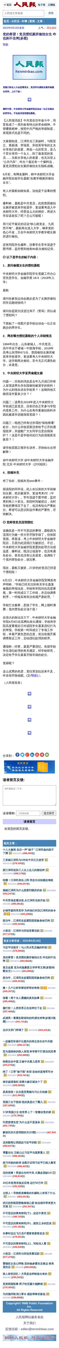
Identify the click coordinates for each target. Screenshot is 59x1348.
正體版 (51, 4)
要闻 (32, 21)
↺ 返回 (8, 4)
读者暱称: (9, 813)
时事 (24, 21)
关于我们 (29, 1323)
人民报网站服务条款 (30, 1317)
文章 (40, 21)
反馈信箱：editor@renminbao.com (29, 1329)
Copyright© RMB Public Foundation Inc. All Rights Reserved (29, 1307)
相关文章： (11, 843)
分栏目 (15, 21)
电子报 (41, 4)
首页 (6, 21)
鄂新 (5, 44)
